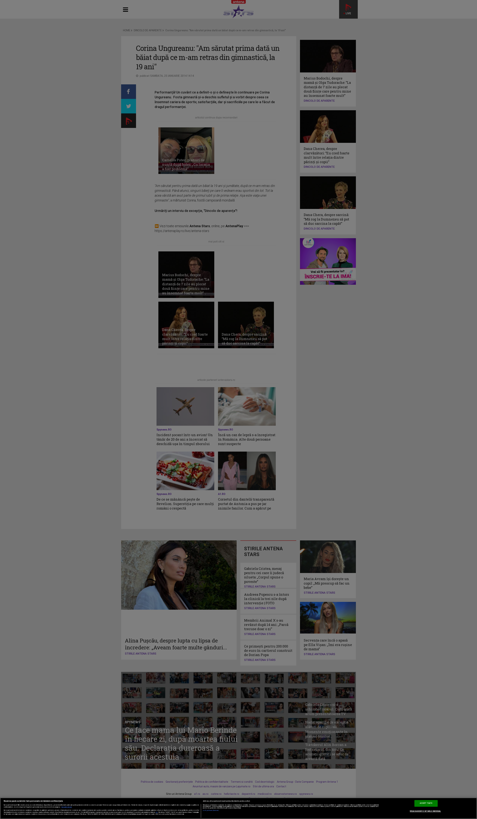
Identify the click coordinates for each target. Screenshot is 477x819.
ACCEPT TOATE (426, 803)
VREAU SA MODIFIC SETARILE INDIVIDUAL (425, 811)
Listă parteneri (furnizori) (211, 810)
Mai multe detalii (66, 807)
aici (157, 812)
